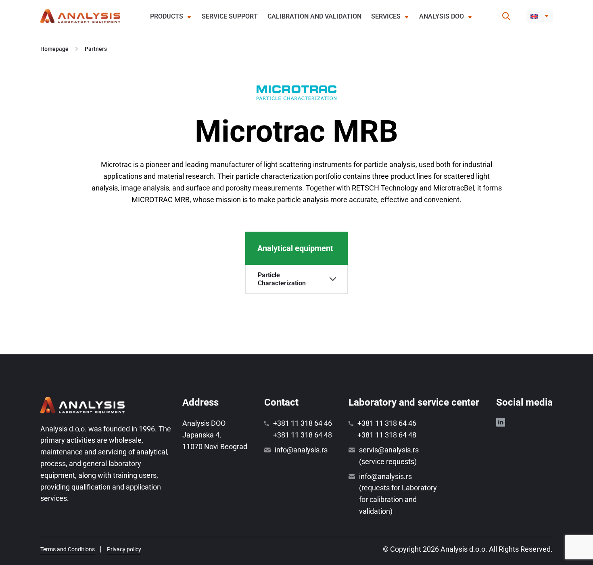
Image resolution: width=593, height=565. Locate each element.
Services (386, 16)
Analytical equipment (295, 248)
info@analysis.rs (301, 450)
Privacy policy (124, 549)
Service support (230, 16)
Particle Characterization (282, 279)
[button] (539, 16)
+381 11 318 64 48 (302, 435)
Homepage (54, 49)
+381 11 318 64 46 (302, 423)
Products (166, 16)
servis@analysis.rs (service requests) (389, 456)
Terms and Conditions (67, 549)
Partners (96, 49)
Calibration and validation (314, 16)
